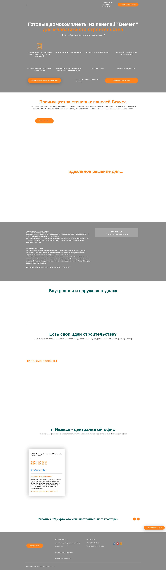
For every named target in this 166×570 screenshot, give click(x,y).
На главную (91, 539)
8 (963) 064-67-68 (39, 464)
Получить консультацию (128, 4)
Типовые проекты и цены (121, 80)
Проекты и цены (93, 543)
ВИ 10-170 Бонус (112, 366)
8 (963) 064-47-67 (39, 462)
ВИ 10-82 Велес (111, 370)
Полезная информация (95, 546)
